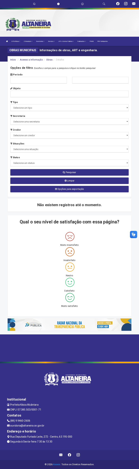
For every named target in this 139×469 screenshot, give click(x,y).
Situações (18, 143)
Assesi (56, 464)
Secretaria (18, 116)
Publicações (81, 41)
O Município (27, 41)
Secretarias (39, 41)
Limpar (71, 180)
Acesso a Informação (31, 59)
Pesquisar (70, 172)
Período (17, 74)
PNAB (92, 41)
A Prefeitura (15, 41)
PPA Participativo (102, 41)
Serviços (51, 41)
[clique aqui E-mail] (61, 455)
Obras (49, 59)
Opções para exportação (70, 189)
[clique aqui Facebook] (69, 455)
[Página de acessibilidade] (82, 4)
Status (16, 157)
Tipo (15, 102)
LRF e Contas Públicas (65, 41)
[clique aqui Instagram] (78, 455)
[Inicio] (7, 41)
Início (13, 59)
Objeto (16, 88)
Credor (16, 129)
